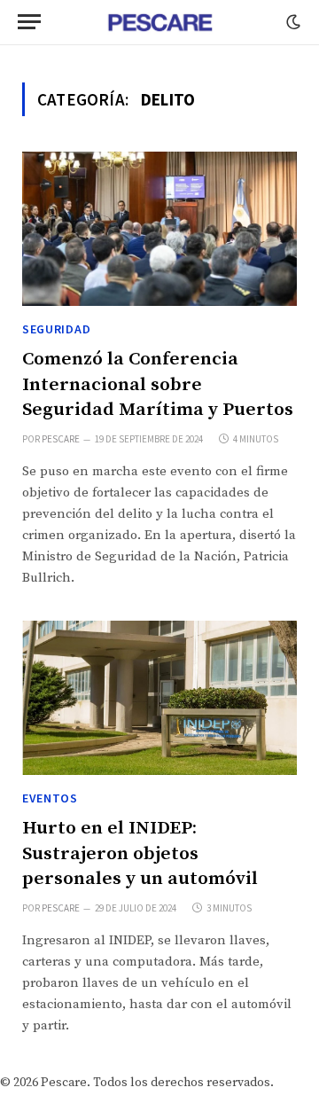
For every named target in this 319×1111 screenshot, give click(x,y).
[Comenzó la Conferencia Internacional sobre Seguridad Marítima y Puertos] (159, 229)
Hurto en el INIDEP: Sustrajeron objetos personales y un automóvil (140, 853)
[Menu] (29, 22)
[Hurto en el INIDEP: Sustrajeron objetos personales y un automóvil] (159, 698)
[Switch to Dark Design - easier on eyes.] (291, 22)
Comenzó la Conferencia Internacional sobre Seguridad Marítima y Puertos (157, 384)
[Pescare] (159, 22)
